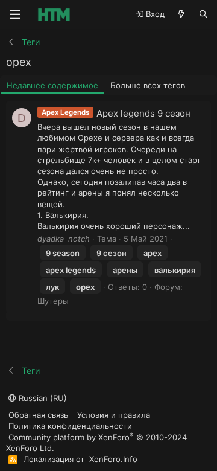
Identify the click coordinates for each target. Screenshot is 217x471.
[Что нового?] (182, 14)
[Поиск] (203, 14)
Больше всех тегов (147, 85)
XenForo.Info (113, 459)
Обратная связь (38, 415)
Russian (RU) (41, 398)
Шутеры (53, 301)
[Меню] (15, 14)
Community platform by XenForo (96, 442)
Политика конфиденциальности (70, 426)
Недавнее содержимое (52, 85)
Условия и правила (113, 415)
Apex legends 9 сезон (143, 113)
